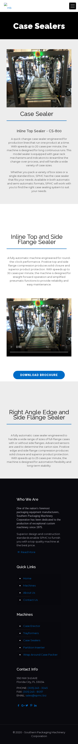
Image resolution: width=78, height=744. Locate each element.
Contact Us (30, 599)
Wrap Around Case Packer (40, 654)
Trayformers (31, 633)
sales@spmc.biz (36, 695)
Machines (29, 585)
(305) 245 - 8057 (33, 691)
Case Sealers (31, 640)
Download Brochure (39, 375)
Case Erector (31, 626)
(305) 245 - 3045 (38, 687)
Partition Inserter (34, 647)
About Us (29, 592)
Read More (27, 552)
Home (27, 578)
